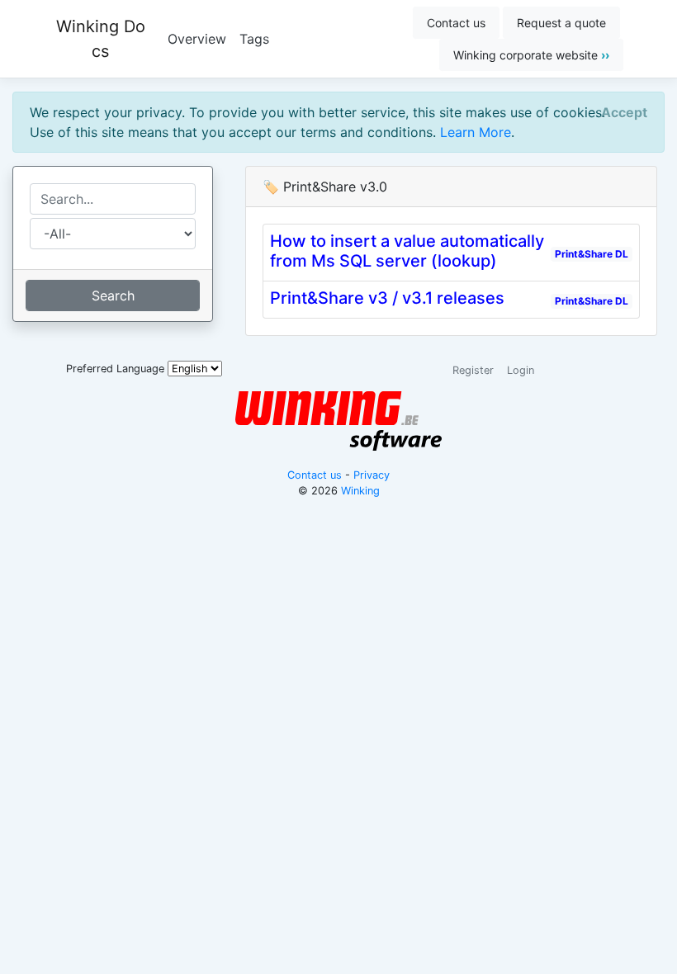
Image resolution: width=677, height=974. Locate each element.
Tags (254, 39)
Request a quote (561, 23)
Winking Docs (100, 39)
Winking (360, 491)
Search (113, 295)
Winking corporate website (531, 55)
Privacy (371, 475)
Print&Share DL (591, 254)
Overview (197, 39)
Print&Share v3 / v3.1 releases (387, 298)
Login (520, 370)
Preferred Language (115, 368)
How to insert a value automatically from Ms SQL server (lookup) (407, 251)
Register (473, 370)
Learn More (475, 132)
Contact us (456, 23)
